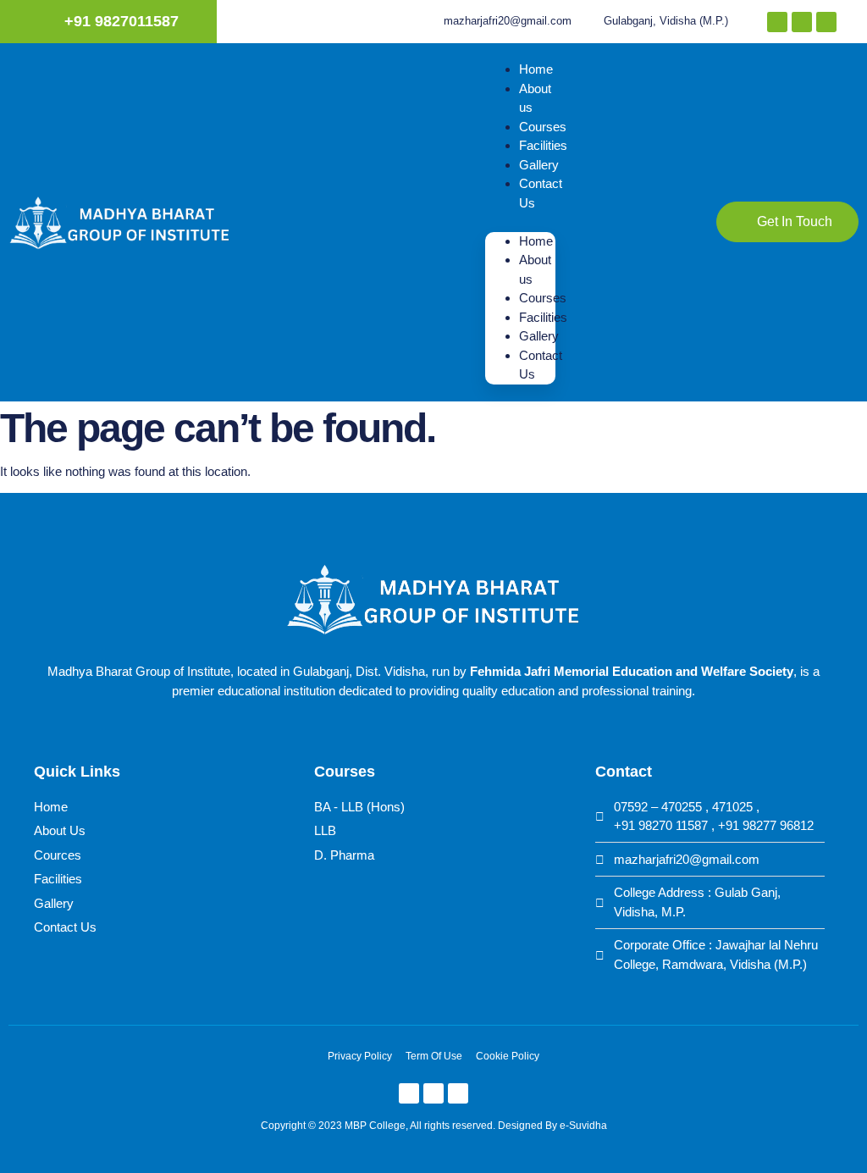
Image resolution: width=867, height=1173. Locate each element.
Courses (542, 126)
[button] (520, 222)
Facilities (543, 145)
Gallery (539, 165)
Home (536, 69)
